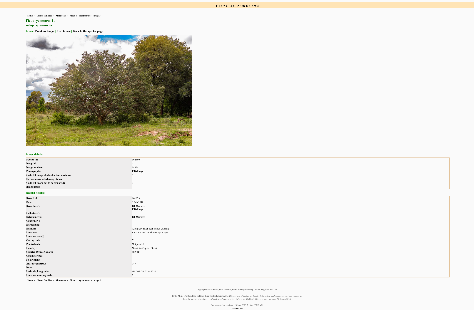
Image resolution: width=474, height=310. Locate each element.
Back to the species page (88, 31)
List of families (44, 15)
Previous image (44, 31)
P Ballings (137, 171)
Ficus (72, 15)
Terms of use (237, 308)
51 (133, 240)
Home (30, 15)
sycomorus (84, 15)
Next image (63, 31)
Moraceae (61, 15)
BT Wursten (138, 206)
